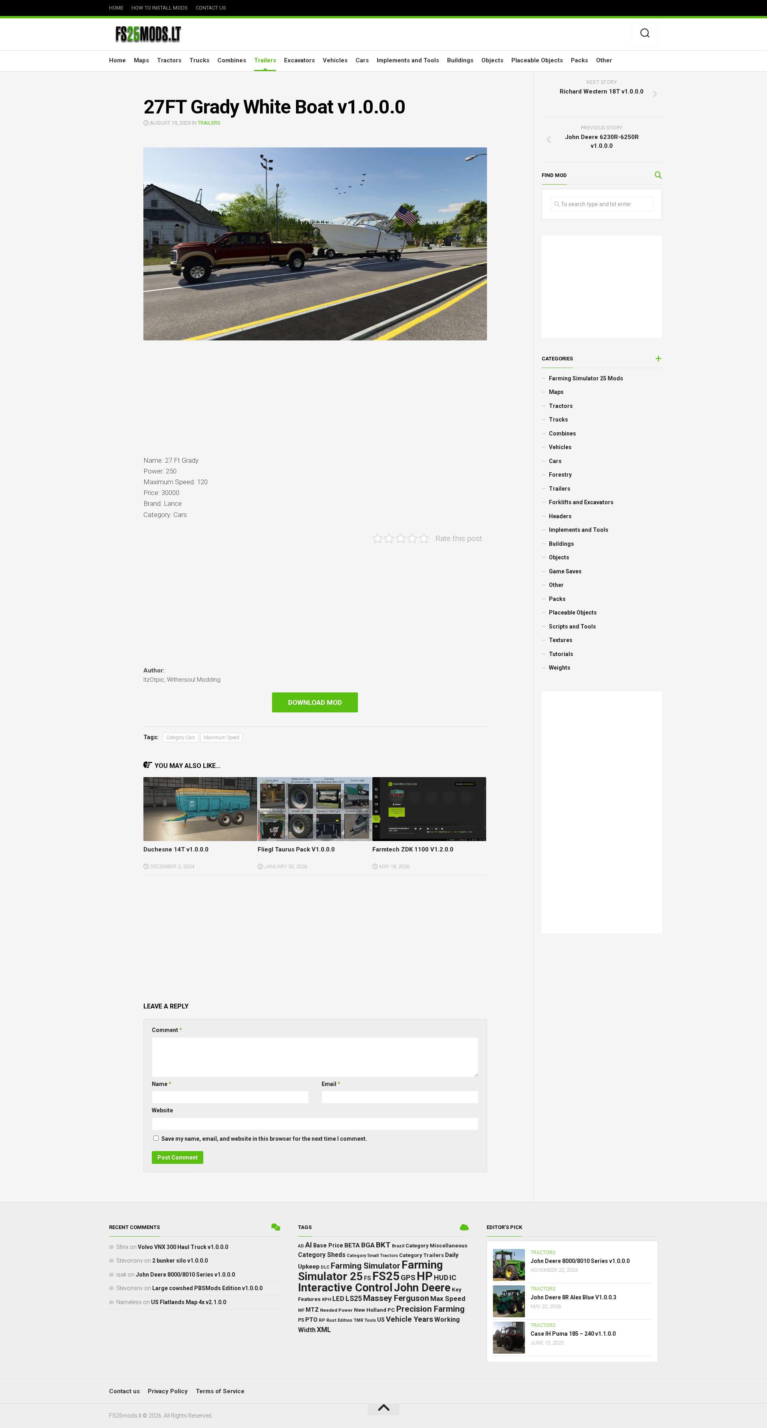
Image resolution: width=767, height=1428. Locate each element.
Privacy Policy (168, 1391)
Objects (492, 60)
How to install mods (159, 8)
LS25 (354, 1299)
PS (301, 1320)
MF (301, 1310)
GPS (408, 1277)
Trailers (265, 60)
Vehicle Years (409, 1319)
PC (391, 1310)
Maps (141, 60)
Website (162, 1110)
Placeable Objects (537, 60)
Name (161, 1084)
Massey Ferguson (396, 1298)
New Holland (370, 1310)
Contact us (211, 8)
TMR (358, 1320)
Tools (370, 1320)
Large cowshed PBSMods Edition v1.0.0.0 (207, 1288)
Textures (560, 640)
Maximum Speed (221, 737)
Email (331, 1084)
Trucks (199, 60)
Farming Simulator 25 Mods (586, 378)
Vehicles (335, 60)
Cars (362, 60)
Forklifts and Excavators (581, 502)
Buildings (460, 60)
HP (425, 1276)
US (381, 1320)
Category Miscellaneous (436, 1246)
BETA (352, 1245)
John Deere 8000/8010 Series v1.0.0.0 (185, 1274)
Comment (167, 1030)
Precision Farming (430, 1309)
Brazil (398, 1246)
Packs (579, 60)
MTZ (312, 1310)
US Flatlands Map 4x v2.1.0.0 (188, 1302)
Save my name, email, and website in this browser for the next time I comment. (264, 1139)
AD (301, 1246)
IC (452, 1277)
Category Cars (180, 737)
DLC (325, 1267)
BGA (368, 1245)
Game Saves (565, 571)
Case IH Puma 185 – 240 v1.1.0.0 (573, 1334)
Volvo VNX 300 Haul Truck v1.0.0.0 (183, 1247)
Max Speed (447, 1299)
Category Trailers (421, 1255)
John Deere (422, 1287)
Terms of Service (220, 1391)
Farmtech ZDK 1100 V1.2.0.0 (412, 849)
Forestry (560, 474)
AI (308, 1245)
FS (367, 1278)
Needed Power (336, 1310)
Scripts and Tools (572, 626)
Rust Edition (339, 1320)
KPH (326, 1299)
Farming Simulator (365, 1266)
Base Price (328, 1245)
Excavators (299, 60)
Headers (560, 516)
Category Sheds (322, 1255)
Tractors (169, 60)
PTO (311, 1319)
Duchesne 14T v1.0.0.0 (176, 849)
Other (604, 60)
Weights (559, 667)
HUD (441, 1277)
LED (338, 1299)
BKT (383, 1244)
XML (324, 1330)
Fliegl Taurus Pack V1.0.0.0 (296, 849)
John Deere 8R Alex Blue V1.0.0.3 (573, 1297)
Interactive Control (345, 1287)
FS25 (385, 1276)
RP (322, 1320)
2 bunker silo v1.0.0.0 (180, 1260)
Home (116, 8)
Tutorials (561, 654)
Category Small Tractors (372, 1255)
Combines (231, 60)
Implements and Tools (408, 60)
